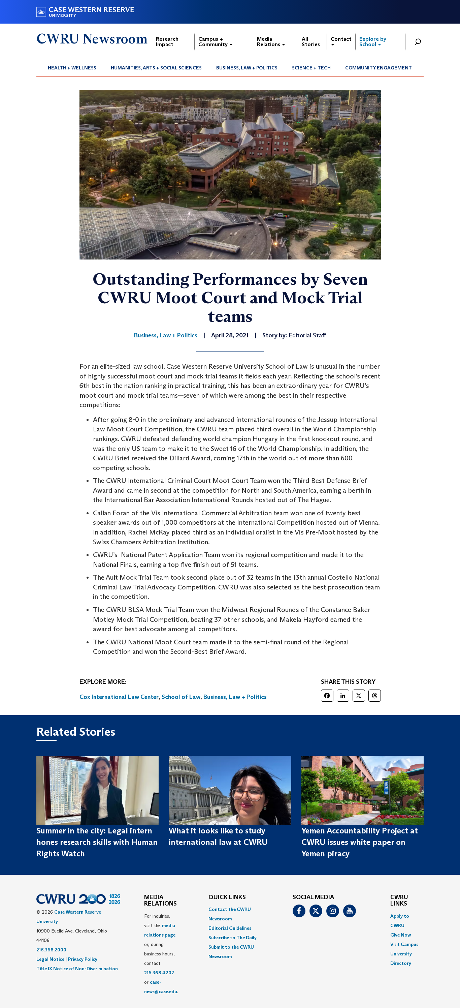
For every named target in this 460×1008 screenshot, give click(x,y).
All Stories (311, 42)
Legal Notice (50, 959)
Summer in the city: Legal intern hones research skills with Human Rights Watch (97, 842)
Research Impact (167, 42)
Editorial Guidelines (229, 928)
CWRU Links (399, 901)
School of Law (181, 697)
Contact (341, 39)
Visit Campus (404, 944)
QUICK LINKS (227, 897)
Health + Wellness (72, 68)
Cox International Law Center (119, 697)
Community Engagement (378, 68)
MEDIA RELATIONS (160, 901)
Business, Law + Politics (246, 68)
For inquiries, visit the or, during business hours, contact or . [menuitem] (161, 954)
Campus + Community (213, 42)
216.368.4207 (159, 973)
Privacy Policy (82, 959)
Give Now (400, 935)
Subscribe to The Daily (232, 938)
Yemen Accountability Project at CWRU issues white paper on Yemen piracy (359, 842)
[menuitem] (72, 67)
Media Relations (269, 42)
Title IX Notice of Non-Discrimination (77, 969)
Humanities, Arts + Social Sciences (156, 68)
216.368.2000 (51, 950)
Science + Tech (311, 68)
